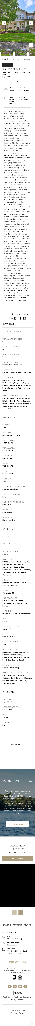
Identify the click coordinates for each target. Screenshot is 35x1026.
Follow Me (17, 858)
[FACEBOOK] (10, 986)
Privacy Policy (17, 1013)
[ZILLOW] (25, 986)
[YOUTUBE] (20, 986)
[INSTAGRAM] (15, 986)
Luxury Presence (18, 1000)
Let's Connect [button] (17, 824)
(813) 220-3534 (12, 945)
